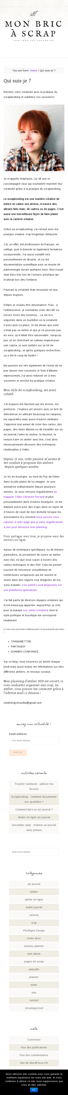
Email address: (18, 734)
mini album (34, 953)
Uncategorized (34, 1008)
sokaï (34, 984)
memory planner (34, 946)
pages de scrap (34, 961)
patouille (34, 969)
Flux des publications (34, 1047)
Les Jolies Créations (35, 610)
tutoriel (34, 1000)
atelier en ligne (34, 899)
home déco (34, 938)
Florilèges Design (34, 930)
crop (34, 922)
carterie (34, 915)
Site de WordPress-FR (34, 1062)
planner (34, 977)
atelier (34, 891)
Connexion (34, 1039)
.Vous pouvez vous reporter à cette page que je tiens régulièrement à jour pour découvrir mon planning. (33, 522)
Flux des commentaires (34, 1055)
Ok (34, 1090)
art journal (34, 884)
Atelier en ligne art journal (34, 817)
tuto (34, 992)
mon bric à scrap (34, 29)
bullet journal (34, 907)
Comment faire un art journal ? (34, 809)
